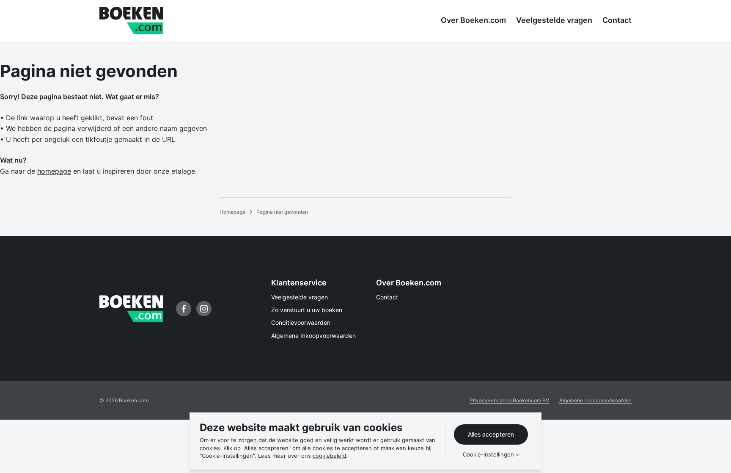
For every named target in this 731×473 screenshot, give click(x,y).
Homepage (232, 212)
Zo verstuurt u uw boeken (306, 309)
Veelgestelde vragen (299, 297)
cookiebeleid (329, 455)
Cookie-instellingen (488, 454)
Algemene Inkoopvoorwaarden (313, 335)
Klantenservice (299, 282)
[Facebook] (183, 309)
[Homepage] (131, 20)
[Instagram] (204, 309)
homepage (54, 171)
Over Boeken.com (408, 282)
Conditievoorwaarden (300, 322)
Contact (387, 297)
